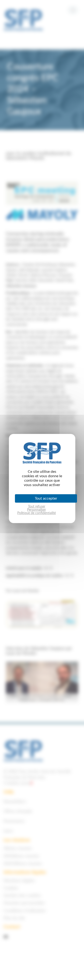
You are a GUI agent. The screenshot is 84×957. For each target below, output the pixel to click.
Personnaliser (36, 509)
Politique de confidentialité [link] (36, 513)
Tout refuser (36, 506)
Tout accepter (46, 498)
